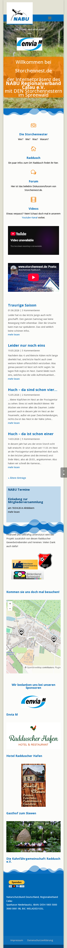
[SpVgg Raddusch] (11, 568)
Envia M (12, 714)
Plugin (57, 667)
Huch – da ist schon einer (31, 433)
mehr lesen (14, 334)
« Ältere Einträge (17, 477)
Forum (33, 181)
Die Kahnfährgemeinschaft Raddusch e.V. (33, 860)
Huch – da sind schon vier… (32, 389)
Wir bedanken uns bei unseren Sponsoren (33, 686)
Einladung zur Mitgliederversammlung (25, 500)
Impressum (16, 940)
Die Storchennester (33, 134)
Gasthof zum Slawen (21, 813)
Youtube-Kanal (29, 217)
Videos (33, 209)
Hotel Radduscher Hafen (24, 756)
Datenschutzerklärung (40, 940)
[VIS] (25, 568)
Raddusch (33, 158)
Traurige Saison (22, 305)
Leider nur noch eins (26, 345)
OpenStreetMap (34, 667)
